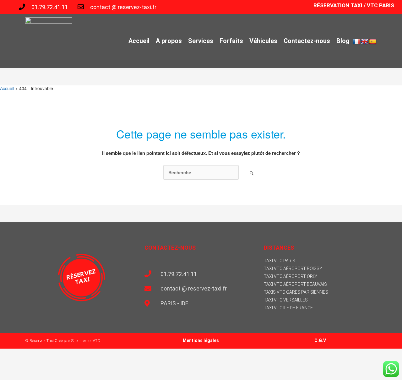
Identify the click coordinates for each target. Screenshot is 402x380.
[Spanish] (373, 42)
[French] (356, 42)
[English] (364, 42)
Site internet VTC (85, 340)
